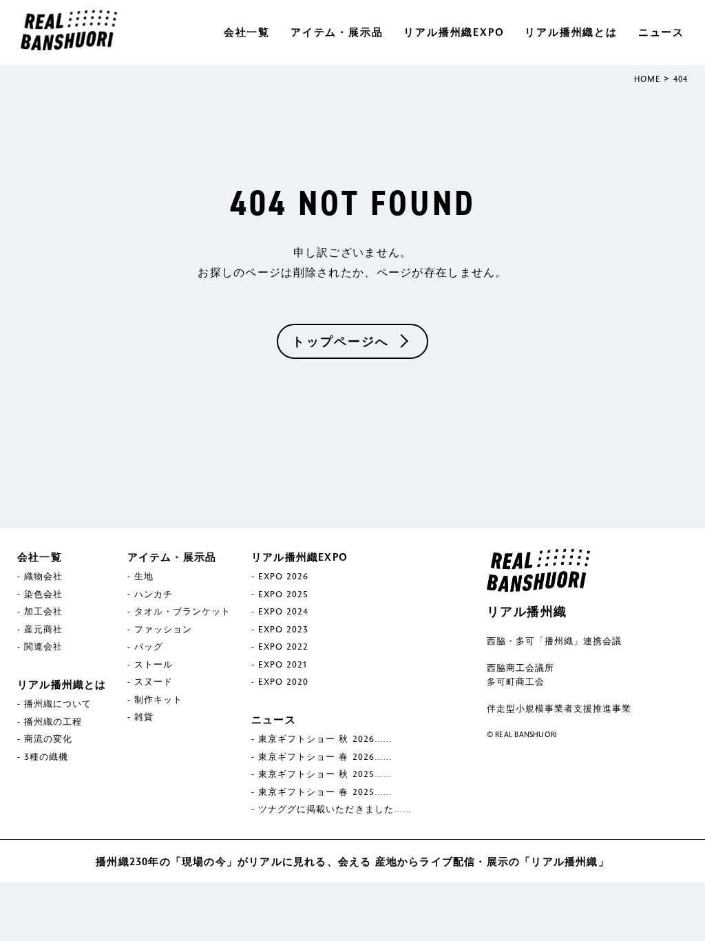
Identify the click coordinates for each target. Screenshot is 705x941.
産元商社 (43, 629)
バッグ (148, 646)
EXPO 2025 (283, 594)
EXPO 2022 (283, 646)
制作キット (158, 699)
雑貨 (144, 716)
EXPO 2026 (283, 576)
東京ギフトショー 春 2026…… (325, 756)
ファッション (163, 629)
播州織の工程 (53, 721)
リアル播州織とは (571, 32)
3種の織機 (46, 756)
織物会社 (43, 576)
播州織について (58, 703)
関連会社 (43, 646)
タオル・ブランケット (182, 611)
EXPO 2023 (283, 629)
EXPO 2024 (283, 611)
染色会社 (43, 594)
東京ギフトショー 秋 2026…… (325, 738)
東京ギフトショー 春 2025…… (325, 791)
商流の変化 (48, 738)
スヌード (153, 681)
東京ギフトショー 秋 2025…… (325, 773)
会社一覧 (247, 32)
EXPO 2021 (282, 664)
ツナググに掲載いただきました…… (335, 809)
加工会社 (43, 611)
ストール (153, 664)
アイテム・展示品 (337, 32)
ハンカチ (153, 594)
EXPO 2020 (283, 681)
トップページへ (340, 341)
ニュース (661, 32)
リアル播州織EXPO (453, 32)
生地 (144, 576)
